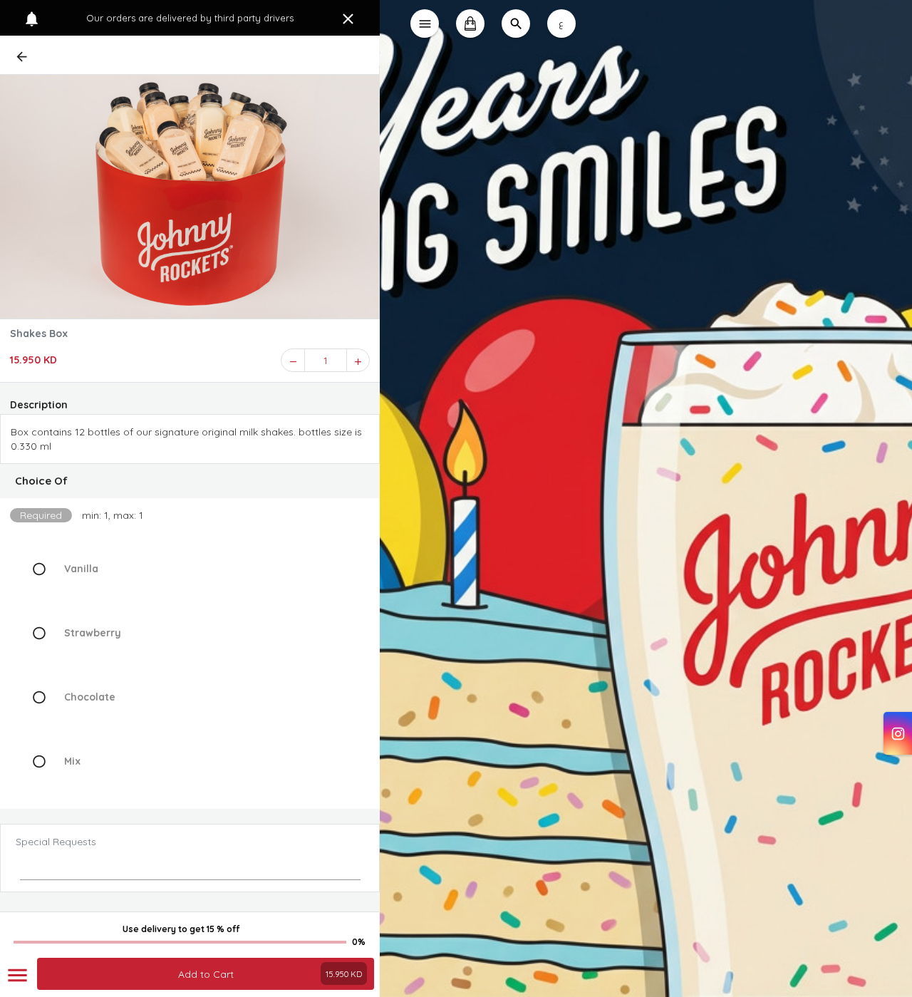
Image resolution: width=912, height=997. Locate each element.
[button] (190, 481)
